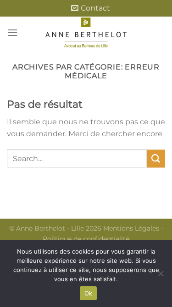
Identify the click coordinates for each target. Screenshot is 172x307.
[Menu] (12, 32)
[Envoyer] (156, 159)
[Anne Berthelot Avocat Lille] (86, 32)
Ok (88, 293)
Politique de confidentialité (86, 239)
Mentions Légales (131, 228)
